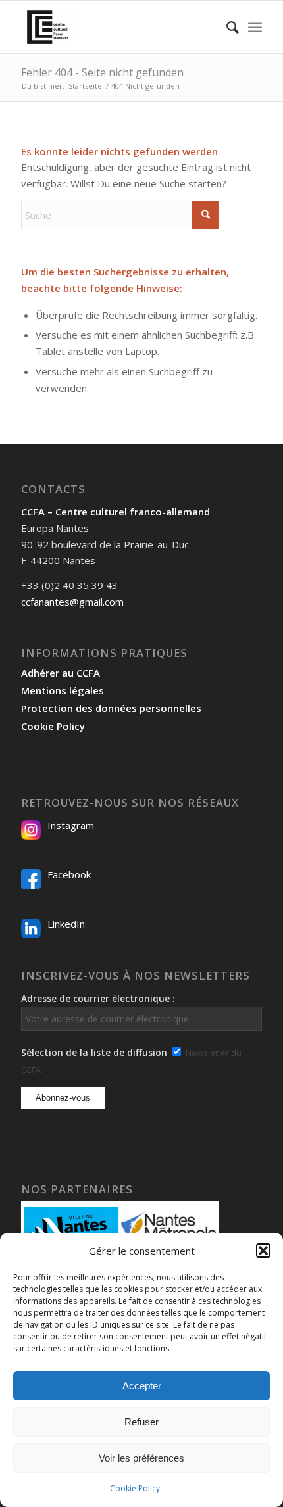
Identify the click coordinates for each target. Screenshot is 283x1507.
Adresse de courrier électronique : (98, 998)
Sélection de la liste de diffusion (94, 1052)
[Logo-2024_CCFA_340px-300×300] (117, 27)
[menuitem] (226, 27)
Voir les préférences (141, 1458)
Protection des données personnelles (111, 708)
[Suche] (226, 27)
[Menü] (255, 27)
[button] (263, 1250)
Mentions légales (62, 690)
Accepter (141, 1385)
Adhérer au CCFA (60, 672)
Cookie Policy (135, 1488)
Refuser (141, 1421)
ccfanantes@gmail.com (72, 601)
